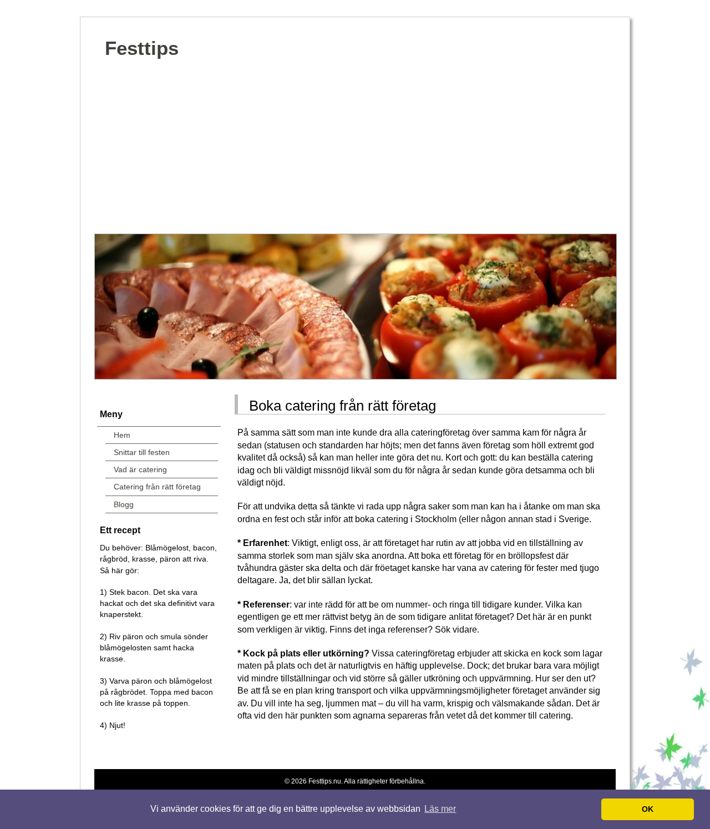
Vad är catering (140, 469)
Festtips (142, 48)
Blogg (124, 504)
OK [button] (647, 809)
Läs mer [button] (440, 808)
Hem (122, 435)
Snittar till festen (142, 452)
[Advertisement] (355, 150)
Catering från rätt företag (157, 486)
